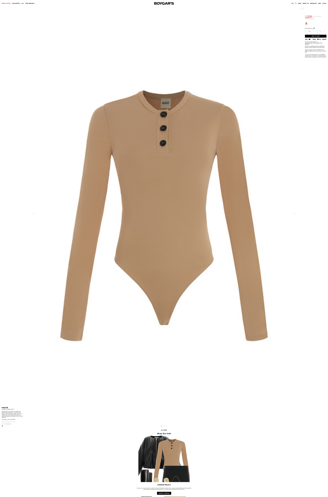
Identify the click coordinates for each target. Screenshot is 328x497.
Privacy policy (181, 489)
